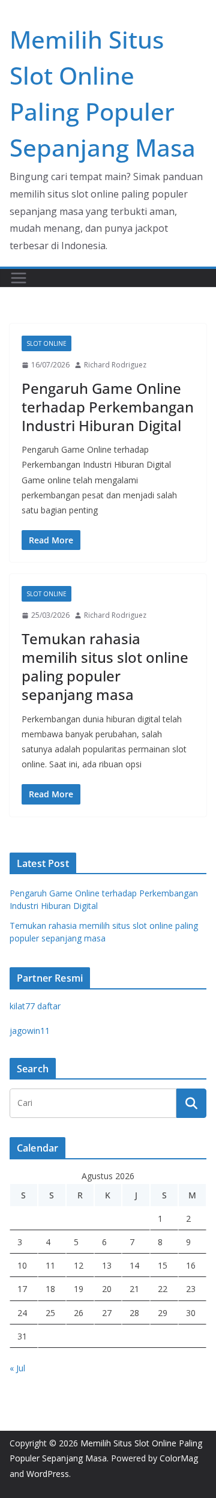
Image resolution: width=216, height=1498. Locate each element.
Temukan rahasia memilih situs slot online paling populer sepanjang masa (105, 667)
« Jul (17, 1368)
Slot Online (46, 343)
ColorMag (179, 1458)
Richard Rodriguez (115, 365)
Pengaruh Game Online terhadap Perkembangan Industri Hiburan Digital (108, 406)
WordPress (47, 1473)
